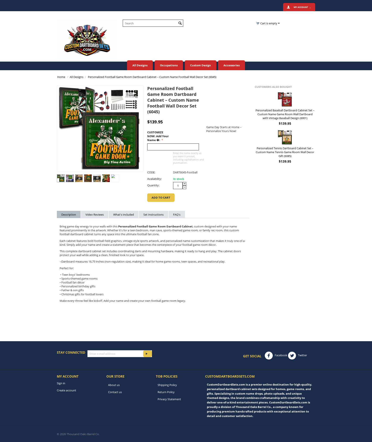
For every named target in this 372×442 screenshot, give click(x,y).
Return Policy (166, 392)
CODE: (151, 172)
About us (114, 385)
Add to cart (161, 197)
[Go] (147, 353)
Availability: (154, 179)
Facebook (280, 355)
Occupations (169, 65)
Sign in (61, 383)
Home (61, 77)
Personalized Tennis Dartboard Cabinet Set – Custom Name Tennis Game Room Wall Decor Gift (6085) (285, 152)
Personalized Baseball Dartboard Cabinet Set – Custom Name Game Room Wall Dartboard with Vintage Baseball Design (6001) (285, 114)
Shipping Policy (167, 385)
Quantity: (153, 185)
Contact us (115, 392)
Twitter (302, 355)
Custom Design (200, 65)
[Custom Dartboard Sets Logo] (87, 40)
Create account (66, 390)
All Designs (139, 65)
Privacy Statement (169, 399)
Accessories (231, 65)
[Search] (180, 23)
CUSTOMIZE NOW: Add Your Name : (158, 136)
